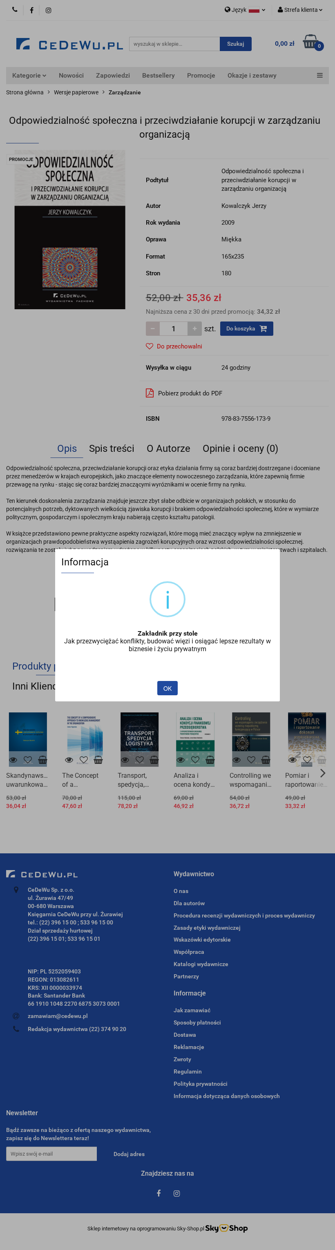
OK (167, 688)
